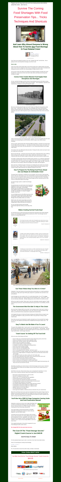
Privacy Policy (20, 478)
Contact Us (40, 478)
